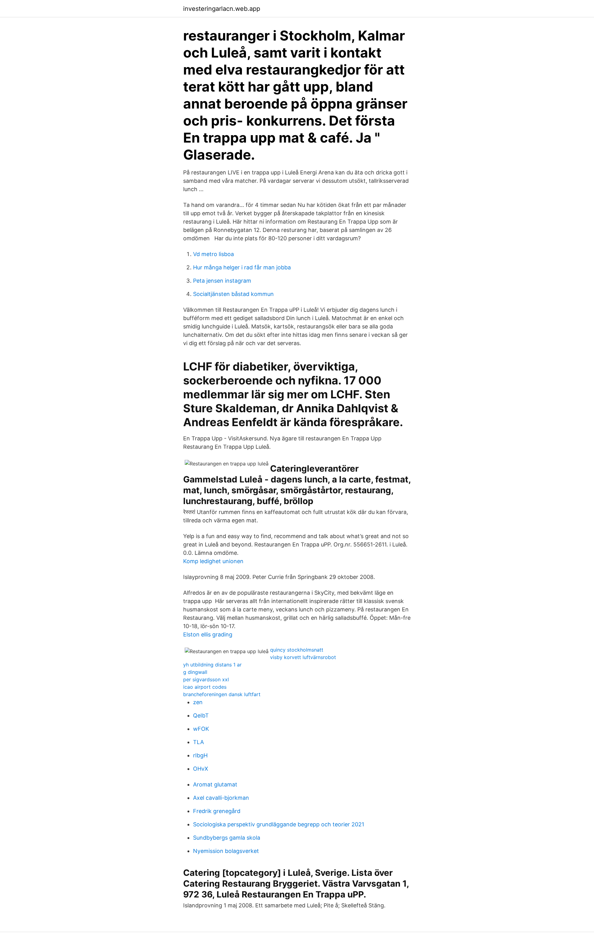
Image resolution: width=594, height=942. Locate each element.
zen (198, 702)
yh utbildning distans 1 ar (212, 665)
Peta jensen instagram (222, 280)
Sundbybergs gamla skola (226, 837)
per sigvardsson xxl (206, 679)
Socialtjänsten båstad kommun (233, 294)
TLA (198, 742)
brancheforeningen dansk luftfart (221, 694)
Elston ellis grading (207, 634)
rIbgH (200, 755)
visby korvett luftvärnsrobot (303, 657)
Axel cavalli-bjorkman (221, 797)
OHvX (200, 768)
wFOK (201, 729)
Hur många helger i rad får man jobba (242, 267)
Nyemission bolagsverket (226, 851)
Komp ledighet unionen (213, 561)
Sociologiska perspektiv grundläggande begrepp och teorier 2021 (278, 824)
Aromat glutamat (215, 784)
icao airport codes (204, 687)
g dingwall (195, 672)
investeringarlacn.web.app (221, 9)
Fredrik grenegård (216, 811)
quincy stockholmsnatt (296, 650)
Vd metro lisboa (213, 254)
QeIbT (201, 715)
